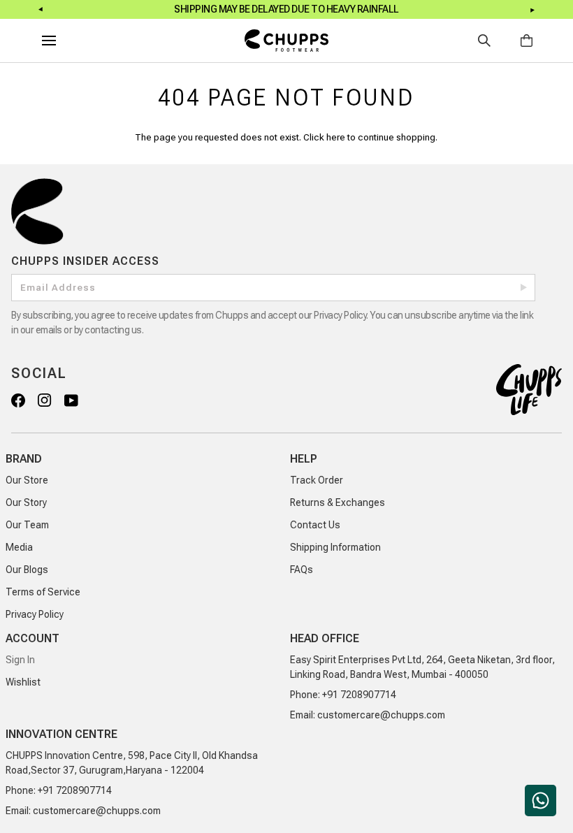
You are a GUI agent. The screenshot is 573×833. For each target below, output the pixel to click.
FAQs (301, 569)
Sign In (20, 659)
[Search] (484, 40)
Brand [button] (24, 458)
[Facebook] (17, 399)
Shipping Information (335, 547)
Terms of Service (43, 591)
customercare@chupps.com (381, 714)
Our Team (27, 524)
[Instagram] (44, 399)
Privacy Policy (35, 614)
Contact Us (315, 524)
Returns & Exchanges (337, 502)
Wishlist (23, 682)
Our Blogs (27, 569)
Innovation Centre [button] (61, 734)
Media (19, 547)
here (335, 137)
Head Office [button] (324, 638)
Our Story (26, 502)
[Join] (524, 287)
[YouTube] (70, 399)
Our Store (27, 480)
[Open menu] (61, 40)
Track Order (316, 480)
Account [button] (32, 638)
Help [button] (303, 458)
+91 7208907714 (359, 694)
